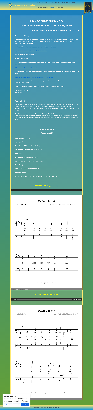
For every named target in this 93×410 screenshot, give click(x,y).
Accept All (25, 404)
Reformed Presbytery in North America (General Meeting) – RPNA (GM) (34, 77)
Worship (52, 7)
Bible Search (60, 7)
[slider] (79, 190)
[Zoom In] (23, 289)
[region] (16, 400)
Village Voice (40, 2)
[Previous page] (12, 289)
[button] (69, 2)
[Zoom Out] (21, 289)
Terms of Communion (55, 2)
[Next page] (14, 289)
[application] (46, 190)
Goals (46, 2)
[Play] (13, 190)
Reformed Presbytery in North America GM (26, 68)
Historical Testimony (42, 7)
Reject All (16, 404)
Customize (8, 404)
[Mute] (76, 190)
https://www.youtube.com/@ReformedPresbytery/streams (31, 51)
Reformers (74, 2)
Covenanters (65, 2)
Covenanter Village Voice (24, 5)
